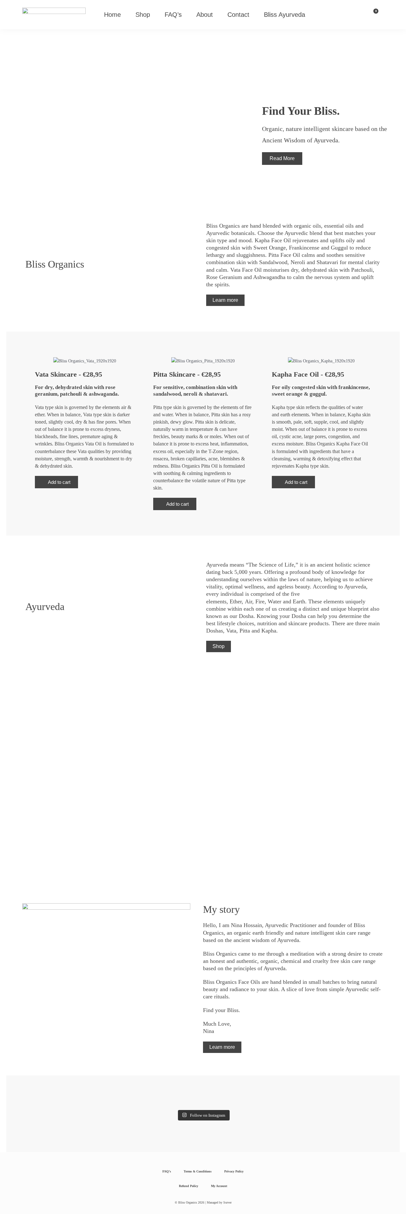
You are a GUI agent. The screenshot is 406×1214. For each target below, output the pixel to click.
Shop (142, 14)
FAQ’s (173, 14)
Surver (227, 1202)
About (204, 14)
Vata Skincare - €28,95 (68, 374)
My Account (219, 1186)
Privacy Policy (234, 1171)
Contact (238, 14)
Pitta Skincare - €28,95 (187, 374)
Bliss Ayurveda (284, 14)
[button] (56, 482)
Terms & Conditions (198, 1171)
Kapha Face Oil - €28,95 (308, 374)
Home (112, 14)
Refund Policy (188, 1186)
